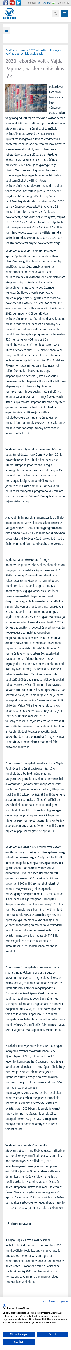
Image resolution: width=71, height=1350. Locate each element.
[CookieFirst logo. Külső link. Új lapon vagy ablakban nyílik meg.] (4, 1305)
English (62, 2)
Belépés (32, 2)
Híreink (22, 50)
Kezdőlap (10, 50)
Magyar (47, 2)
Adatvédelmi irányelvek (55, 1301)
